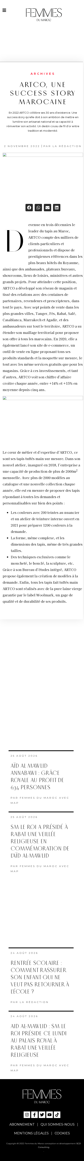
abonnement (22, 1124)
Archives (43, 74)
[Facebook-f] (34, 1114)
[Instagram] (27, 1114)
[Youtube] (49, 1114)
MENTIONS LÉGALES (31, 1133)
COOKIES (62, 1133)
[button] (29, 207)
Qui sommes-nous (58, 1124)
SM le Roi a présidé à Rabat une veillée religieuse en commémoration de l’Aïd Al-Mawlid (40, 841)
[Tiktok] (57, 1114)
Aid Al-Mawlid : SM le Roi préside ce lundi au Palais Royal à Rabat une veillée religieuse (39, 1040)
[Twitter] (42, 1114)
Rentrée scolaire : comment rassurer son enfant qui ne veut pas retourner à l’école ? (40, 977)
